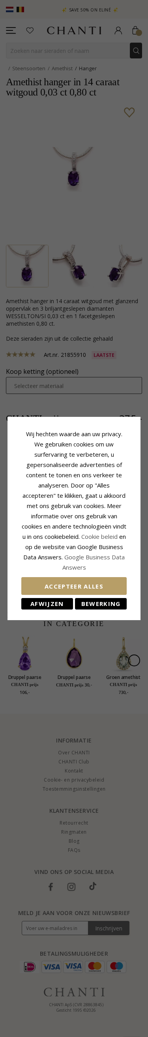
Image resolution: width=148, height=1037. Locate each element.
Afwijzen (47, 604)
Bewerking (101, 604)
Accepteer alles (74, 586)
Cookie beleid (100, 536)
